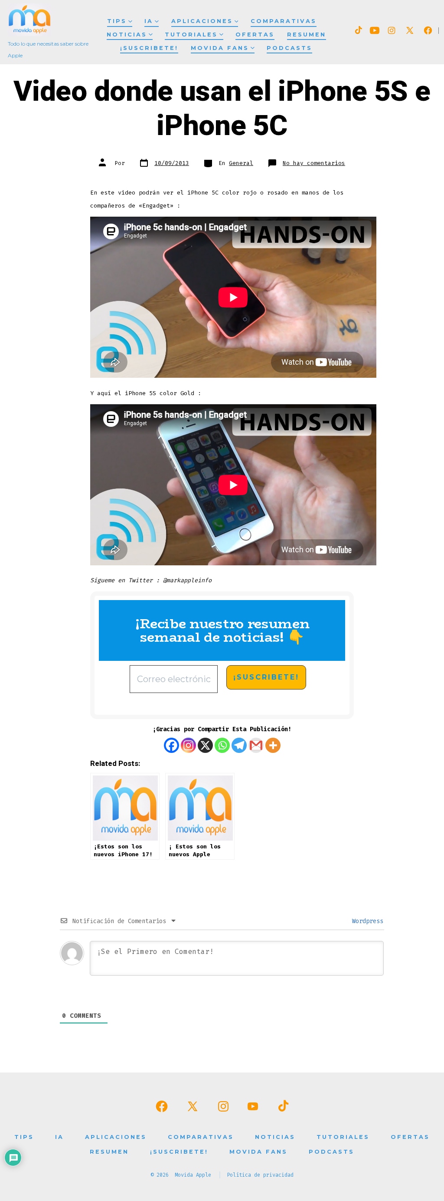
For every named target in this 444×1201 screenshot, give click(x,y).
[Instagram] (188, 745)
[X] (205, 745)
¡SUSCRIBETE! (149, 48)
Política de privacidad (260, 1174)
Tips (117, 21)
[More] (273, 745)
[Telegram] (239, 745)
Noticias (127, 34)
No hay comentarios (314, 163)
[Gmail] (256, 745)
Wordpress (366, 921)
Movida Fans (220, 48)
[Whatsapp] (222, 745)
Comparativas (284, 21)
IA (148, 21)
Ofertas (254, 34)
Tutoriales (191, 34)
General (241, 163)
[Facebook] (171, 745)
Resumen (306, 34)
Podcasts (289, 48)
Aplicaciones (202, 21)
